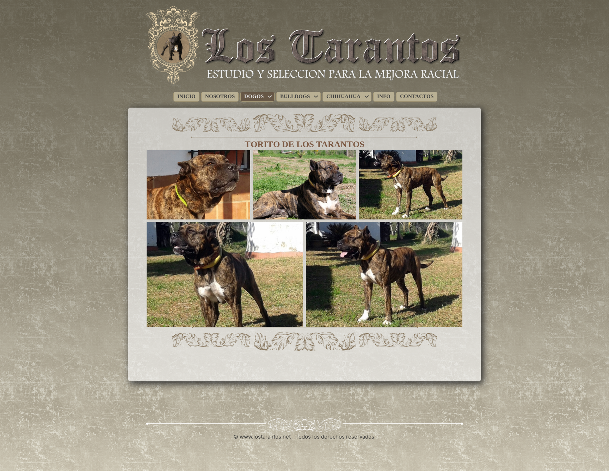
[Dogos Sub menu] (269, 96)
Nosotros (220, 96)
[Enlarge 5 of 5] (453, 231)
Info (383, 96)
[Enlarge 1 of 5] (241, 159)
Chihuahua (343, 96)
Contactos (416, 96)
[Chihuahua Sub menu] (366, 96)
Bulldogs (295, 96)
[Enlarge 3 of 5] (453, 159)
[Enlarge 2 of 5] (347, 159)
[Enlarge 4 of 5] (293, 231)
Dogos (254, 96)
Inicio (186, 96)
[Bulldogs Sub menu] (316, 96)
